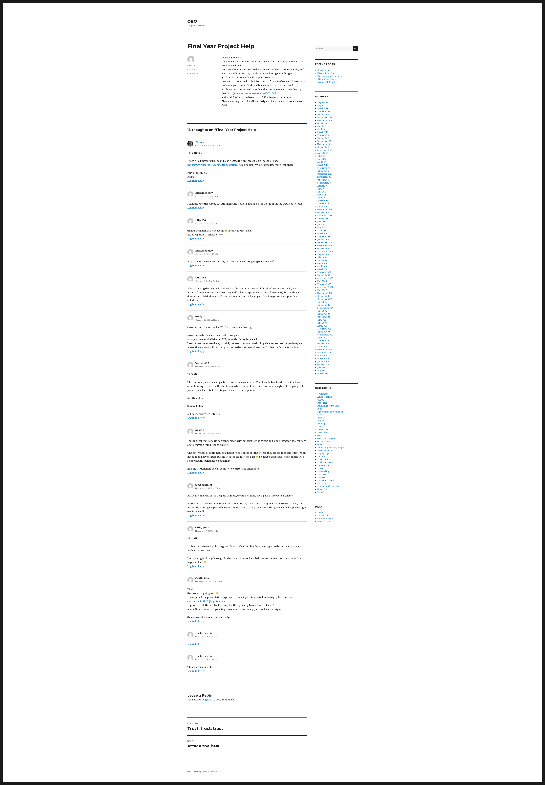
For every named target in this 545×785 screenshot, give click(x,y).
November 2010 (324, 210)
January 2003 (323, 332)
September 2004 (325, 308)
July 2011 (321, 189)
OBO (192, 21)
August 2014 (323, 102)
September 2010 (325, 215)
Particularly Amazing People (330, 447)
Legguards (322, 430)
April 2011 (321, 198)
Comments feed (325, 518)
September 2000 (325, 353)
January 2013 (323, 138)
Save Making (323, 471)
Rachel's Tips (323, 465)
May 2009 (322, 263)
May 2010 (321, 227)
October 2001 (323, 344)
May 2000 (322, 355)
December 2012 (324, 141)
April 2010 (322, 230)
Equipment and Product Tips (330, 412)
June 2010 (321, 224)
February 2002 (324, 341)
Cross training (324, 70)
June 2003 (322, 323)
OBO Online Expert (326, 438)
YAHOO (320, 492)
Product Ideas (323, 459)
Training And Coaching (328, 486)
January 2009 (323, 275)
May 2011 (321, 195)
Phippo (199, 142)
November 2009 (324, 245)
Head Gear (322, 418)
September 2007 (325, 287)
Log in (320, 513)
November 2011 (324, 177)
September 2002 (325, 335)
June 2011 (321, 192)
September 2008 (325, 278)
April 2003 (322, 326)
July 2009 (321, 257)
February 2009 (324, 272)
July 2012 (321, 156)
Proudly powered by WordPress (209, 771)
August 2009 (323, 254)
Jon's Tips (321, 424)
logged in (207, 699)
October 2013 (323, 123)
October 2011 (323, 180)
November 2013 (324, 120)
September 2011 (324, 183)
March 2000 (323, 358)
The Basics (322, 477)
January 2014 (323, 114)
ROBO (320, 468)
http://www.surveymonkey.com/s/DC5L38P (251, 93)
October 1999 (323, 364)
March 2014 (322, 108)
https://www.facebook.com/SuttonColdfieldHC (214, 164)
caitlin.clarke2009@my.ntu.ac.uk (206, 601)
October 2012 (323, 147)
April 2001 (322, 347)
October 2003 (323, 317)
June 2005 (322, 302)
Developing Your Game (328, 406)
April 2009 (322, 266)
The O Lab (322, 483)
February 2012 (324, 168)
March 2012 (322, 165)
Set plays (321, 474)
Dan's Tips (322, 403)
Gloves (320, 415)
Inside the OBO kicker (327, 82)
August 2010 (323, 218)
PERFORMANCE (194, 73)
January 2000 (323, 361)
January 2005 (323, 305)
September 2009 (325, 251)
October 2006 (323, 296)
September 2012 (325, 150)
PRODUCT (322, 456)
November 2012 (324, 144)
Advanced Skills (324, 397)
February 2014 (324, 111)
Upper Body (323, 489)
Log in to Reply (196, 180)
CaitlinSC (191, 65)
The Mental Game (325, 480)
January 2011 (323, 207)
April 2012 (322, 162)
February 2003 (324, 329)
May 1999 (321, 370)
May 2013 (321, 126)
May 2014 (321, 105)
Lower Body (323, 433)
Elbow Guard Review (326, 79)
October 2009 (323, 248)
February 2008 (324, 284)
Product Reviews (325, 462)
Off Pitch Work (324, 441)
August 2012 (323, 153)
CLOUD (320, 400)
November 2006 (324, 293)
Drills (319, 409)
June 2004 (322, 311)
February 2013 (324, 135)
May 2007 (322, 290)
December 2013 (324, 117)
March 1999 (322, 373)
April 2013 (322, 129)
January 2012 (323, 171)
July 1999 (321, 367)
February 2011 (323, 204)
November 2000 (324, 350)
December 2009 (324, 242)
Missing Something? (327, 73)
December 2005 (324, 299)
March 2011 (322, 201)
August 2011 (322, 186)
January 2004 (323, 314)
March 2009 (323, 269)
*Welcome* (322, 394)
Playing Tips (323, 453)
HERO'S (320, 421)
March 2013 (322, 132)
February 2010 (324, 236)
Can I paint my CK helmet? (329, 76)
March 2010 (322, 233)
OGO (319, 444)
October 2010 (323, 212)
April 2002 (322, 338)
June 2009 (322, 260)
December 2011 (324, 174)
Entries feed (323, 515)
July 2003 (321, 320)
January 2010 (323, 239)
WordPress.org (324, 521)
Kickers (320, 427)
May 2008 (322, 281)
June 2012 (321, 159)
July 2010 (321, 221)
